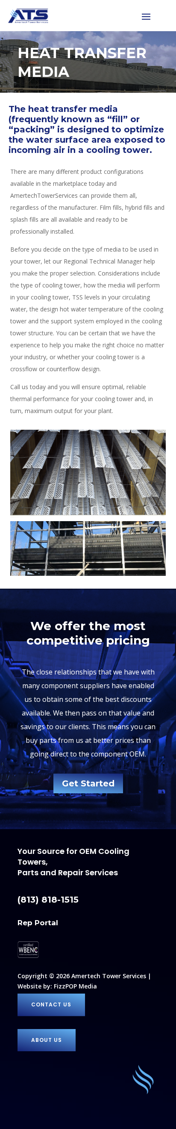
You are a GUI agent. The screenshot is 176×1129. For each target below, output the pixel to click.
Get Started (88, 783)
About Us (46, 1040)
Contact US (51, 1004)
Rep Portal (38, 922)
